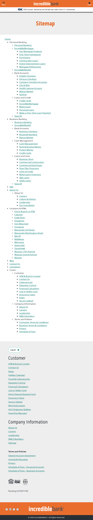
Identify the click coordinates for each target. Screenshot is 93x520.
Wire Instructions (20, 406)
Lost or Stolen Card (28, 291)
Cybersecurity (26, 282)
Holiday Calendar (16, 375)
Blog (12, 260)
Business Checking (28, 131)
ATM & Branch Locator (30, 276)
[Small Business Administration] (25, 482)
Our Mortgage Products (30, 51)
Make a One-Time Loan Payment (35, 113)
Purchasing (24, 57)
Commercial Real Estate (30, 165)
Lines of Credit (26, 171)
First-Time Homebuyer (30, 54)
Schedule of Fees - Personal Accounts (26, 467)
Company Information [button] (28, 422)
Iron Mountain (21, 223)
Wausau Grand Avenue (25, 254)
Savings (23, 94)
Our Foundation (27, 205)
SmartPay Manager (20, 413)
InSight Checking (27, 76)
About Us (14, 190)
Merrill (17, 236)
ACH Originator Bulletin (20, 410)
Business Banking (22, 122)
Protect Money (26, 150)
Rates (22, 297)
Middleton (19, 239)
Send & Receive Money (30, 147)
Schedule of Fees (27, 331)
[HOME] (46, 508)
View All (18, 116)
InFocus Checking (27, 79)
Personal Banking (23, 45)
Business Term (26, 159)
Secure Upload (26, 300)
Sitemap (12, 443)
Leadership (24, 202)
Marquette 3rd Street (24, 230)
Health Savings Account (30, 88)
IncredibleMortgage (24, 48)
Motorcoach (25, 106)
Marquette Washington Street (28, 233)
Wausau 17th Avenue (24, 251)
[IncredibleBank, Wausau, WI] (46, 3)
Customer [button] (16, 358)
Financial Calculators (29, 288)
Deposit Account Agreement (21, 456)
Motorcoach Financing (30, 174)
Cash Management (28, 143)
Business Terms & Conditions (33, 325)
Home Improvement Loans (32, 63)
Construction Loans (28, 60)
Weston (18, 257)
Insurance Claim (27, 294)
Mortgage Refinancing (30, 66)
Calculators (15, 267)
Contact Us (15, 263)
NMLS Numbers (26, 316)
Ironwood (19, 227)
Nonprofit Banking (28, 134)
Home (8, 39)
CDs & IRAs (24, 85)
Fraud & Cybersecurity (19, 379)
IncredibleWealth (22, 69)
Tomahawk (19, 248)
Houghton (19, 220)
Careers (23, 196)
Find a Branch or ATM (24, 211)
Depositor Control (27, 285)
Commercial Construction (31, 162)
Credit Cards (25, 100)
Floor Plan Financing (29, 168)
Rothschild (19, 245)
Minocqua (19, 242)
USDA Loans (25, 180)
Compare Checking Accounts (33, 82)
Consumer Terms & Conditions (34, 322)
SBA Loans (24, 177)
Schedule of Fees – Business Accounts (26, 471)
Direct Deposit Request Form (22, 394)
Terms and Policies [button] (17, 452)
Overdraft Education (18, 459)
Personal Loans (26, 110)
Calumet (18, 214)
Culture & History (27, 199)
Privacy (22, 328)
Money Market (26, 91)
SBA (11, 186)
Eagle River (19, 217)
